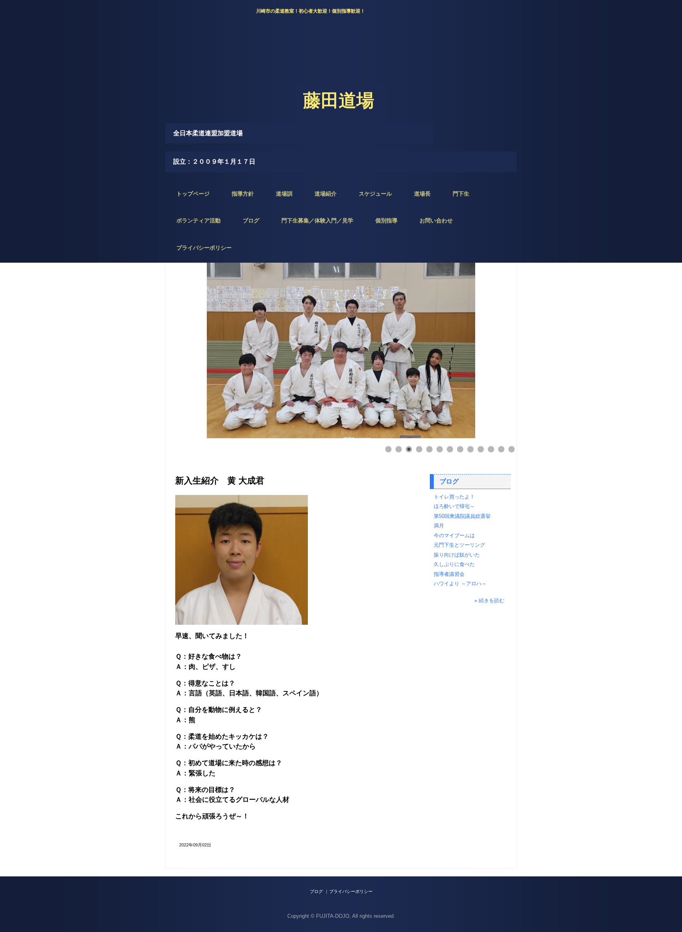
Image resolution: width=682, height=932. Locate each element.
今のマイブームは (454, 535)
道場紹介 (326, 194)
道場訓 (284, 194)
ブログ (251, 220)
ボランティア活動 (198, 220)
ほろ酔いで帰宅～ (454, 506)
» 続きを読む (489, 600)
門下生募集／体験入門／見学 (317, 220)
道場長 (422, 194)
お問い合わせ (436, 220)
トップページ (193, 194)
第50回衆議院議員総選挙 (462, 516)
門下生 (461, 194)
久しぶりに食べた (454, 564)
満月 (439, 526)
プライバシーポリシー (204, 248)
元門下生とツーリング (459, 545)
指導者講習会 (449, 574)
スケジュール (375, 194)
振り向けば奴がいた (457, 555)
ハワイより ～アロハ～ (460, 583)
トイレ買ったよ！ (454, 497)
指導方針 (243, 194)
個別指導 (386, 220)
